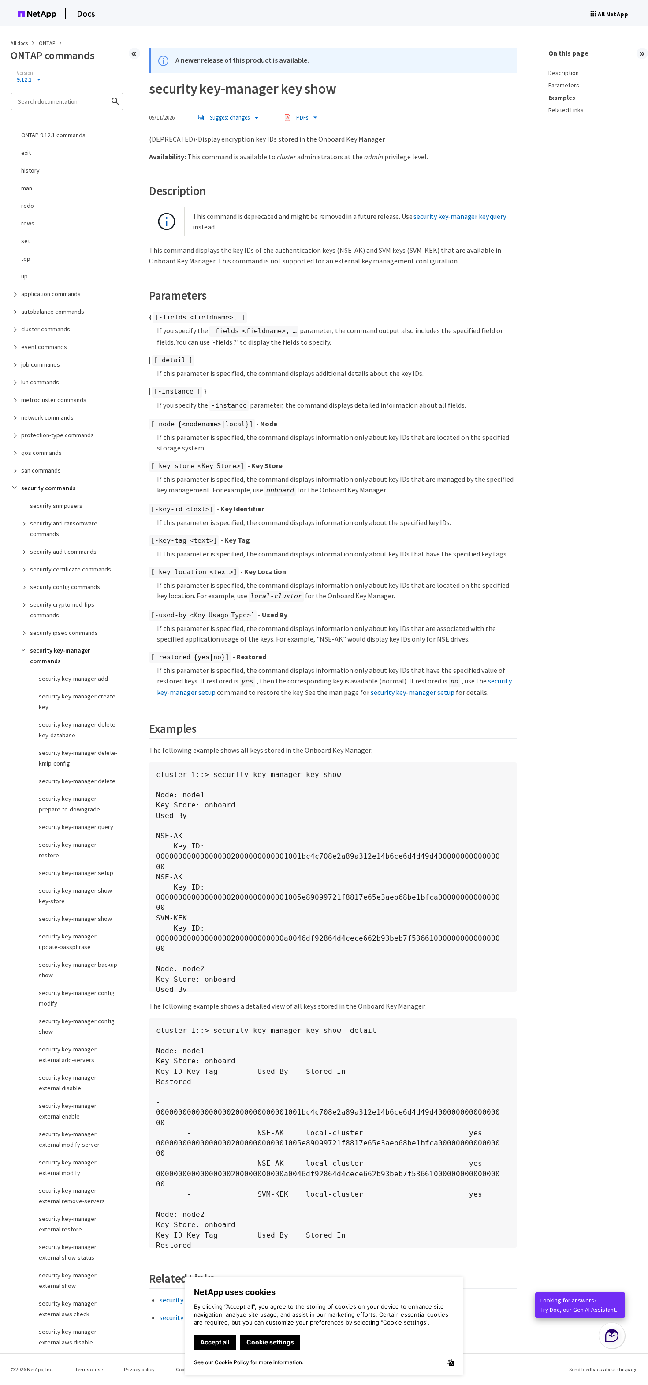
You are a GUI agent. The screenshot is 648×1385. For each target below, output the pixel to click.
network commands (47, 417)
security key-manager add (73, 679)
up (24, 276)
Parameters (563, 85)
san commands (41, 470)
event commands (44, 347)
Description (563, 73)
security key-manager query (76, 827)
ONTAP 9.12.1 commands (53, 135)
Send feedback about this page (603, 1369)
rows (27, 223)
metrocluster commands (53, 400)
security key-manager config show (77, 1026)
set (25, 241)
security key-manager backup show (78, 970)
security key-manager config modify (77, 998)
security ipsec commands (64, 633)
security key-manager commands (60, 655)
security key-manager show (75, 919)
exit (26, 153)
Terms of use (89, 1369)
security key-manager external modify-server (69, 1139)
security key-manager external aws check (68, 1308)
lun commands (40, 382)
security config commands (65, 587)
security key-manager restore (68, 850)
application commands (51, 294)
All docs (19, 43)
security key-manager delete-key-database (78, 730)
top (25, 259)
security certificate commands (70, 569)
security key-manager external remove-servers (72, 1195)
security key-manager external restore (68, 1224)
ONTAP (47, 43)
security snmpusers (56, 506)
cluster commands (45, 329)
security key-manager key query (459, 216)
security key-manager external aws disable (68, 1337)
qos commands (41, 453)
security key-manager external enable (68, 1111)
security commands (48, 488)
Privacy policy (139, 1369)
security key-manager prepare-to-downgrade (69, 804)
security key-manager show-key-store (76, 895)
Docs (86, 13)
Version (25, 72)
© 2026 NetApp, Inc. (32, 1369)
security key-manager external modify (68, 1167)
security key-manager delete (77, 781)
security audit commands (63, 552)
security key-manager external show (68, 1280)
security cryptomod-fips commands (62, 610)
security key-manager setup (76, 873)
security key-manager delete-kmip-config (78, 758)
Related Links (566, 110)
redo (27, 206)
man (26, 188)
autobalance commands (52, 311)
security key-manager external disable (68, 1082)
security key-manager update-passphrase (68, 941)
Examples (561, 97)
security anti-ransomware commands (63, 528)
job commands (40, 364)
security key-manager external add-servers (68, 1054)
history (30, 170)
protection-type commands (57, 435)
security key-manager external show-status (68, 1252)
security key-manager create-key (78, 701)
